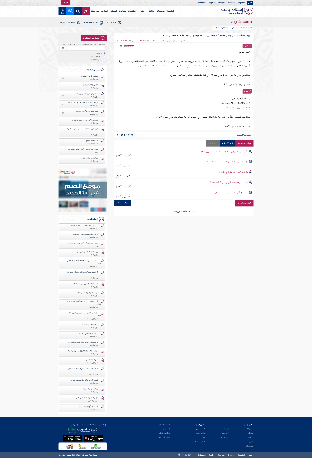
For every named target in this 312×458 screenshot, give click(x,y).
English (212, 3)
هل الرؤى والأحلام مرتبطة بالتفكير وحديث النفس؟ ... (84, 234)
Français (221, 3)
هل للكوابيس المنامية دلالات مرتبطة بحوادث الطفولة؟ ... (83, 225)
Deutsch (231, 3)
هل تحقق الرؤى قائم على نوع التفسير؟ (233, 172)
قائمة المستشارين (67, 23)
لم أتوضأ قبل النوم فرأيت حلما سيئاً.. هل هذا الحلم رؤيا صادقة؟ (223, 151)
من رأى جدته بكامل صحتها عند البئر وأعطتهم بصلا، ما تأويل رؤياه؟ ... (84, 262)
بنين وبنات (94, 11)
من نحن (73, 425)
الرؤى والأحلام (122, 155)
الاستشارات (132, 11)
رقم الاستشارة (96, 57)
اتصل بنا (80, 425)
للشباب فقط (200, 442)
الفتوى (142, 11)
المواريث (104, 11)
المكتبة (114, 11)
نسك (203, 437)
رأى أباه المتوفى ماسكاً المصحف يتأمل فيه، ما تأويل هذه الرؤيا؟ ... (84, 130)
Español (241, 3)
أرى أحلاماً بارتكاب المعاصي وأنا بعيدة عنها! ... (86, 252)
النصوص (99, 53)
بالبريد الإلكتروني (96, 60)
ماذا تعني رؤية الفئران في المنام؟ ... (89, 85)
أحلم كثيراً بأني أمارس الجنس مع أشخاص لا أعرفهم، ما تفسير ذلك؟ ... (84, 315)
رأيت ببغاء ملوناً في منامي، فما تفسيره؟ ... (88, 406)
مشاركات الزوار (164, 437)
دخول (65, 2)
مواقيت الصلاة (164, 433)
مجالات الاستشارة (91, 23)
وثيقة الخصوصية (101, 425)
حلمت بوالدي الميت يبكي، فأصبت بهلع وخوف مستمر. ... (83, 149)
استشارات (250, 446)
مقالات (151, 11)
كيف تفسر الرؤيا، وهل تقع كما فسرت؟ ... (87, 333)
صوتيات (251, 433)
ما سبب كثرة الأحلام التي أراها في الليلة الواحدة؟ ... (85, 120)
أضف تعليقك (122, 202)
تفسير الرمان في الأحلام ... (91, 140)
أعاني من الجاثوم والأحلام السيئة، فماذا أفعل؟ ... (86, 398)
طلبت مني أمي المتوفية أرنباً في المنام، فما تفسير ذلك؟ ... (84, 380)
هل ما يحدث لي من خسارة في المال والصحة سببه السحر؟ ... (83, 342)
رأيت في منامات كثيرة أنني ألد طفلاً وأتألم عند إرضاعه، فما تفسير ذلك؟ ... (84, 303)
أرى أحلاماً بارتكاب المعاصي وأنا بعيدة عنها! (231, 193)
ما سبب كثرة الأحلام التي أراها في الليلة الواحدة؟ (229, 182)
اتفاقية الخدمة (90, 425)
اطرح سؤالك (111, 23)
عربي (250, 3)
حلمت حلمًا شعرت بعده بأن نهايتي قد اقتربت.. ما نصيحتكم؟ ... (84, 370)
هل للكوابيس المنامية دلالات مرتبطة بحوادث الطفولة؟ (227, 162)
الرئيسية (170, 11)
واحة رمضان (200, 433)
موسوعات (161, 11)
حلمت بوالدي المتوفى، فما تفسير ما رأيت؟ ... (87, 93)
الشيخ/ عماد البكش (179, 41)
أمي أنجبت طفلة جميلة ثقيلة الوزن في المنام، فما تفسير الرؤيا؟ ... (82, 102)
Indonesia (202, 3)
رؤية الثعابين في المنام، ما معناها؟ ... (89, 76)
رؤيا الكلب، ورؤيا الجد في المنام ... (89, 158)
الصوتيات (122, 11)
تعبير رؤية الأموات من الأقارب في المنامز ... (87, 111)
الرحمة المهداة (199, 429)
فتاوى (251, 442)
